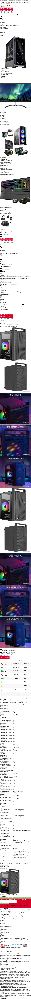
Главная (2, 320)
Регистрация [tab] (3, 299)
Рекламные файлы (5, 978)
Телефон (2, 284)
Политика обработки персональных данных (12, 938)
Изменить (3, 290)
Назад (1, 998)
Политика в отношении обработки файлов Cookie (14, 940)
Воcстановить (4, 309)
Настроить (9, 966)
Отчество (2, 288)
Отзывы (2, 937)
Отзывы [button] (2, 860)
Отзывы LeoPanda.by (6, 2)
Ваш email (3, 302)
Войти (2, 306)
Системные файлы (5, 969)
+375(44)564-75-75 (6, 10)
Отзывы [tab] (2, 707)
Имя (1, 287)
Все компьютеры (5, 922)
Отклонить (3, 966)
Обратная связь (24, 2)
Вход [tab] (1, 298)
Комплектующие (5, 925)
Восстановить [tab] (4, 301)
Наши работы (16, 2)
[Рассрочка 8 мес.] (25, 946)
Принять (14, 966)
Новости (2, 941)
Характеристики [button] (4, 708)
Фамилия (2, 285)
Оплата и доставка (5, 931)
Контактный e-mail (5, 282)
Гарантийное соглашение (7, 934)
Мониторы (3, 923)
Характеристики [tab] (4, 705)
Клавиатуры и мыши (6, 926)
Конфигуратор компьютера (7, 0)
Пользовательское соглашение (8, 943)
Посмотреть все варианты (15, 693)
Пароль (2, 281)
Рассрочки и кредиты (22, 0)
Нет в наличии (4, 655)
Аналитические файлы (6, 986)
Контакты (8, 3)
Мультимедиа (4, 928)
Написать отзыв (4, 866)
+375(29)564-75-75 (6, 8)
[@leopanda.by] (12, 12)
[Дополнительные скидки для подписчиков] (1, 946)
